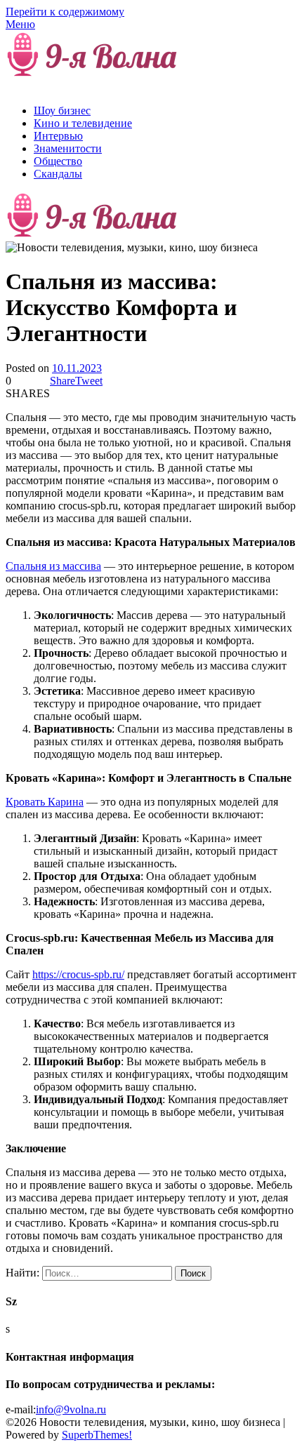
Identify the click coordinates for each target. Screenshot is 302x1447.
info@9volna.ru (71, 1409)
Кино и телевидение (83, 123)
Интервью (58, 136)
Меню (20, 24)
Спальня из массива (53, 566)
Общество (58, 161)
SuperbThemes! (97, 1435)
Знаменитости (68, 148)
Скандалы (58, 174)
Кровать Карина (45, 802)
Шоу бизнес (62, 110)
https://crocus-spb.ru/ (78, 974)
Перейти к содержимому (65, 12)
